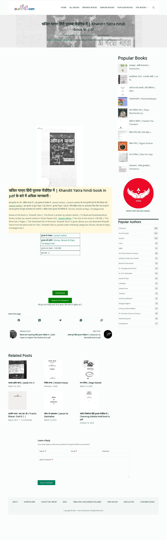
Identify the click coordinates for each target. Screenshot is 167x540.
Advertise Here (29, 502)
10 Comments (26, 420)
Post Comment (46, 482)
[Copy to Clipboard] (101, 320)
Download (60, 293)
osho (121, 243)
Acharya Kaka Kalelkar (127, 308)
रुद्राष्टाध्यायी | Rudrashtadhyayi (142, 98)
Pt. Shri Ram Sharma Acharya (129, 313)
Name (42, 451)
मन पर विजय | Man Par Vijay (141, 154)
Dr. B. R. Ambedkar (125, 273)
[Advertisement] (60, 73)
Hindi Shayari (112, 502)
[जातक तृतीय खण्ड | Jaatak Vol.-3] (24, 369)
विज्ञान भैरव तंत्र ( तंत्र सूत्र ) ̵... (140, 132)
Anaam (121, 238)
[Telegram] (60, 320)
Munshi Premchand (126, 263)
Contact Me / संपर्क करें (48, 502)
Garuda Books (107, 7)
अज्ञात (120, 248)
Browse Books (89, 7)
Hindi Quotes (129, 502)
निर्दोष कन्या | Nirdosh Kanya (56, 382)
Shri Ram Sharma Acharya (128, 253)
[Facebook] (18, 320)
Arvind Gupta (124, 233)
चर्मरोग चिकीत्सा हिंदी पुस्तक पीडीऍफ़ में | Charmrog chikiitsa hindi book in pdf (95, 416)
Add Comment (46, 459)
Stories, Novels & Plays (87, 35)
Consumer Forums (147, 502)
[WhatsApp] (81, 320)
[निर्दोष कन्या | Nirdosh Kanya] (60, 369)
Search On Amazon (60, 300)
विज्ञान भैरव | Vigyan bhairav (141, 143)
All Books (74, 7)
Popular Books (125, 7)
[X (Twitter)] (39, 320)
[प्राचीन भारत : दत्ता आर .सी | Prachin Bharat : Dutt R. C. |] (24, 400)
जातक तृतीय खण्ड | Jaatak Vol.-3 (21, 382)
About (15, 502)
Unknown (122, 228)
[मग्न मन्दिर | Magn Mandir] (96, 369)
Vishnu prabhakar (125, 298)
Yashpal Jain (123, 323)
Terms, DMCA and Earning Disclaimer (87, 502)
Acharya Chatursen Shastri (129, 258)
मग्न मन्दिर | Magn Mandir (91, 382)
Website (105, 451)
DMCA (65, 502)
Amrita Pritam (124, 278)
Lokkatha (122, 283)
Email (74, 451)
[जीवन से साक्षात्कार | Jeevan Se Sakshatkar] (60, 400)
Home (63, 7)
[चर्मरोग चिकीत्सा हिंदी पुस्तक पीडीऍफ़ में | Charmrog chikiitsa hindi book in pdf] (96, 400)
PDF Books (141, 7)
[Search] (153, 7)
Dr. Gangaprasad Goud (127, 268)
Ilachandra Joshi (125, 318)
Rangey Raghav (124, 303)
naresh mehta (15, 205)
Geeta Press (123, 288)
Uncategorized (103, 35)
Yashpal (122, 293)
